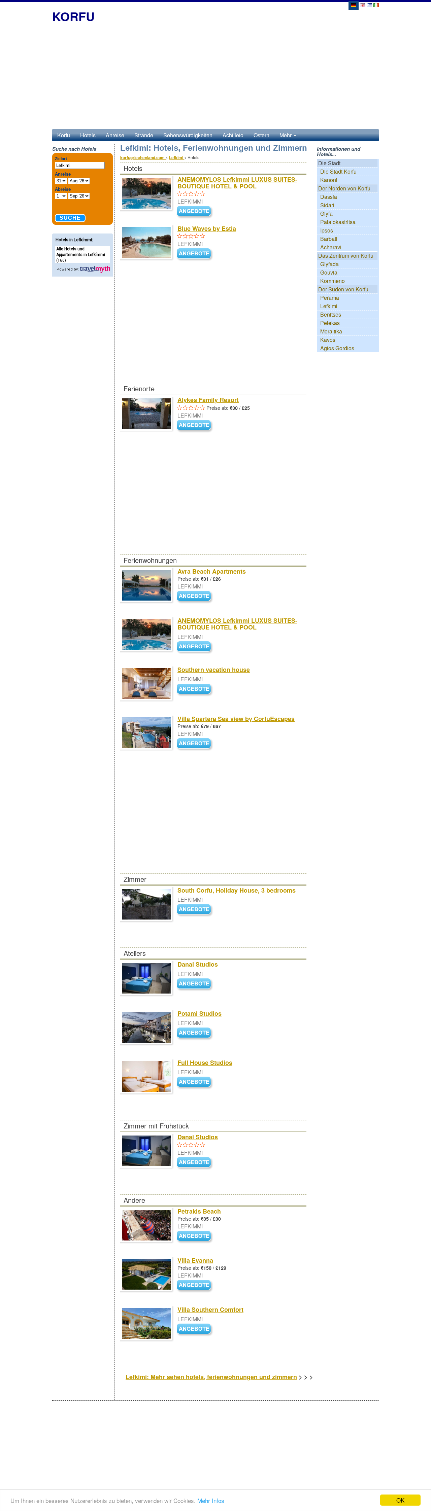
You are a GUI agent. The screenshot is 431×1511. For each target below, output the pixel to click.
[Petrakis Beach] (195, 1236)
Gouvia (328, 272)
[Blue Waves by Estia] (195, 254)
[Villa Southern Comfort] (195, 1329)
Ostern (261, 135)
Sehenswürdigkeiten (187, 135)
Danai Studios (197, 964)
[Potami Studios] (195, 1033)
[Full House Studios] (195, 1082)
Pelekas (330, 323)
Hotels (88, 135)
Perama (329, 297)
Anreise (115, 135)
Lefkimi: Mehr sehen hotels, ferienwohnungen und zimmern (211, 1376)
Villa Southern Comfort (210, 1309)
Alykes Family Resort (208, 399)
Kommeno (332, 281)
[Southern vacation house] (195, 689)
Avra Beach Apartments (211, 571)
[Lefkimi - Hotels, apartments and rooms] (362, 4)
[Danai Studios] (195, 984)
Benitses (330, 314)
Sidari (327, 205)
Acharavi (330, 247)
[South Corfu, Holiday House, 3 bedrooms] (195, 910)
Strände (143, 135)
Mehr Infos (210, 1500)
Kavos (327, 340)
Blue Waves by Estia (206, 228)
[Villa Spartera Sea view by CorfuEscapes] (195, 744)
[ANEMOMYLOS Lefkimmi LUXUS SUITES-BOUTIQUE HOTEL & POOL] (195, 212)
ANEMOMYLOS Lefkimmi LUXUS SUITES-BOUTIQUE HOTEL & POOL (237, 182)
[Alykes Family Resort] (195, 425)
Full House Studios (204, 1062)
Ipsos (326, 230)
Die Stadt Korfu (338, 171)
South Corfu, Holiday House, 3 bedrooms (236, 890)
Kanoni (328, 180)
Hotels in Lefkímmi (74, 239)
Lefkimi (328, 306)
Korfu (63, 135)
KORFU (73, 16)
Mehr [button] (286, 135)
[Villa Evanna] (195, 1285)
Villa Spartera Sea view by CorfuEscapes (236, 718)
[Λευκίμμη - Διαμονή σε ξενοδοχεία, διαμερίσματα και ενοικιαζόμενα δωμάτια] (369, 4)
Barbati (328, 239)
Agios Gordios (337, 348)
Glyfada (329, 264)
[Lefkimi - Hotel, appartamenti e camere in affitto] (376, 4)
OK (400, 1500)
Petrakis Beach (199, 1211)
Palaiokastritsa (338, 222)
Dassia (328, 197)
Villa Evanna (195, 1260)
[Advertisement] (215, 78)
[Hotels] (95, 269)
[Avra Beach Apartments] (195, 596)
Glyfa (326, 213)
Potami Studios (199, 1013)
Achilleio (233, 135)
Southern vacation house (213, 669)
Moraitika (331, 331)
